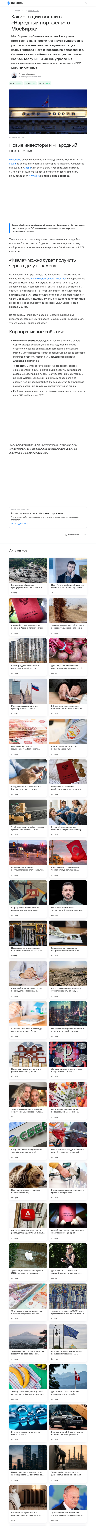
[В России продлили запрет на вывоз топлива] (28, 1423)
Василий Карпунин (27, 74)
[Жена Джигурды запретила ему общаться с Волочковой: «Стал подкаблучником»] (28, 1101)
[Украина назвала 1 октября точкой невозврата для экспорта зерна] (68, 617)
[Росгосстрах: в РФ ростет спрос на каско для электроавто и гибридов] (68, 1423)
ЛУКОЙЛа (34, 175)
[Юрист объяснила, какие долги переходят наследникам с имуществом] (28, 980)
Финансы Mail (33, 11)
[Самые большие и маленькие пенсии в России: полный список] (28, 617)
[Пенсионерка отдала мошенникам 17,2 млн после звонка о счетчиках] (28, 738)
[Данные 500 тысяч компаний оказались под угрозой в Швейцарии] (68, 1383)
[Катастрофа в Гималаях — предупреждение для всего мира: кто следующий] (28, 576)
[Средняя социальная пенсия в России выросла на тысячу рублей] (28, 778)
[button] (48, 111)
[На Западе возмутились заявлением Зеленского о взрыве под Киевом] (68, 899)
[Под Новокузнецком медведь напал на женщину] (28, 1181)
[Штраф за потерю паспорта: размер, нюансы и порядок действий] (28, 899)
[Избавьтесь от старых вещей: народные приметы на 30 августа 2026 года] (28, 939)
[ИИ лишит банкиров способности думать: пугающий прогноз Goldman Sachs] (68, 1020)
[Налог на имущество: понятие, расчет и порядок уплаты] (28, 1060)
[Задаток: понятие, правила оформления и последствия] (68, 939)
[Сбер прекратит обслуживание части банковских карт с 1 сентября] (28, 1141)
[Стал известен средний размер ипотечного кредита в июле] (28, 1302)
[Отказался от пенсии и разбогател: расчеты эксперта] (68, 778)
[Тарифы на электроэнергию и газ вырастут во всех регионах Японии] (28, 1343)
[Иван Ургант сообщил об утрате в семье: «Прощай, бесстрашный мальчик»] (68, 576)
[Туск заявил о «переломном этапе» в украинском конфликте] (68, 1504)
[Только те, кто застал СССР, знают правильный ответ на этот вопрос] (68, 1302)
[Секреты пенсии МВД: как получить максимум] (68, 738)
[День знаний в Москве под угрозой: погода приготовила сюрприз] (68, 1262)
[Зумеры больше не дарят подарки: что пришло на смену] (68, 818)
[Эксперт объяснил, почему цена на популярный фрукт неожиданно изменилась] (28, 1383)
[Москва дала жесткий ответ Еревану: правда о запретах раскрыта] (28, 697)
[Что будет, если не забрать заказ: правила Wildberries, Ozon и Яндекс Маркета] (28, 818)
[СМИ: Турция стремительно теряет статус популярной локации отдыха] (68, 859)
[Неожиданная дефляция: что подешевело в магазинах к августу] (68, 1101)
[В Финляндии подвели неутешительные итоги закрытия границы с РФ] (28, 859)
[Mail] (8, 3)
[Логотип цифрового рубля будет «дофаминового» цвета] (68, 1060)
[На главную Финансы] (16, 3)
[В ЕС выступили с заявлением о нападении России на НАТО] (68, 1343)
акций (12, 163)
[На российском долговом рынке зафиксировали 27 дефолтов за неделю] (28, 1464)
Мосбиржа (15, 159)
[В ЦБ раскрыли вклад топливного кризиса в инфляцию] (68, 1181)
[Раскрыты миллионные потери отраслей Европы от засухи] (68, 980)
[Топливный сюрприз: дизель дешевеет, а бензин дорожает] (68, 1464)
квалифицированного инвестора (49, 278)
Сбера (27, 167)
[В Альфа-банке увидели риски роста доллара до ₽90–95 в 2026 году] (28, 1222)
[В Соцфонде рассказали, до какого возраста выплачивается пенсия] (68, 697)
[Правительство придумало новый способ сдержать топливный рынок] (68, 1141)
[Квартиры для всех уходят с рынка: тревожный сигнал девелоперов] (28, 657)
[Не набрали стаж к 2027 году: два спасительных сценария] (68, 1222)
